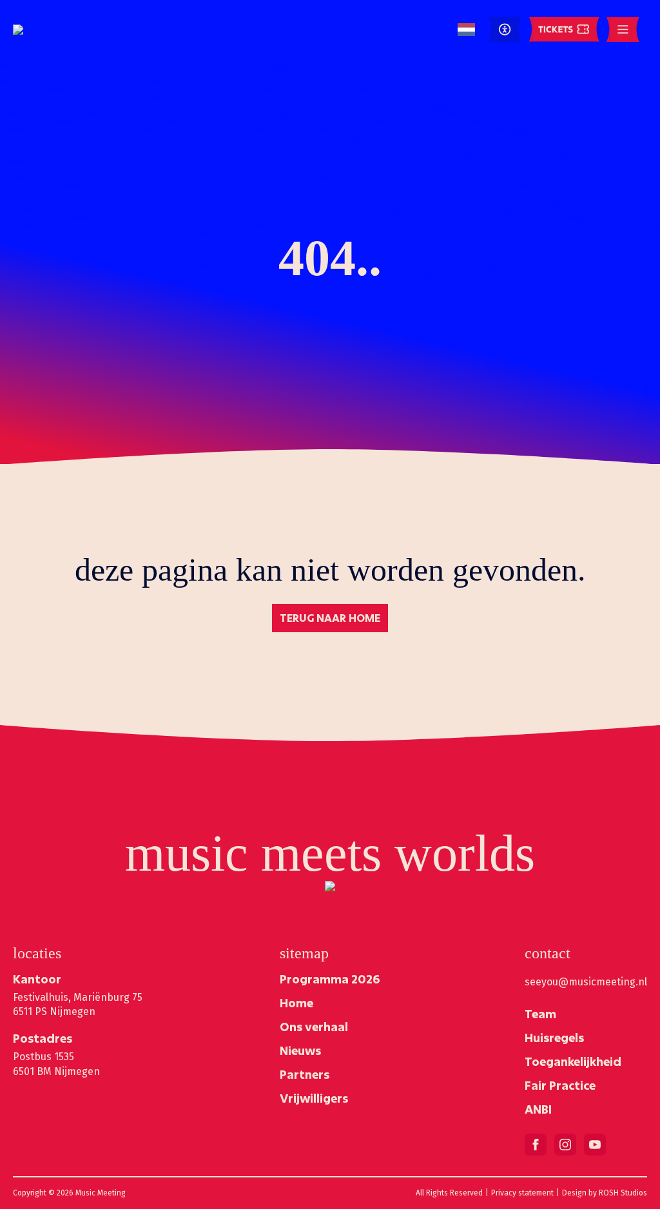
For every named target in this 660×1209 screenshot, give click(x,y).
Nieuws (300, 1050)
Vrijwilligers (314, 1098)
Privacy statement (522, 1192)
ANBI (538, 1109)
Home (296, 1003)
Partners (304, 1074)
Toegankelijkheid (573, 1061)
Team (540, 1013)
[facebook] (536, 1145)
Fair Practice (560, 1085)
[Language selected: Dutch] (466, 30)
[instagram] (565, 1145)
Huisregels (554, 1037)
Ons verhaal (314, 1026)
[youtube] (595, 1145)
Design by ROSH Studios (604, 1192)
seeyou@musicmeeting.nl (586, 982)
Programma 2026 (330, 979)
